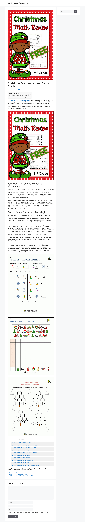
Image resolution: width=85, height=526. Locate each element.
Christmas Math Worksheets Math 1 (21, 462)
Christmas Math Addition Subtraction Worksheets (24, 445)
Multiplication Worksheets (18, 3)
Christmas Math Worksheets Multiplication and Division (25, 465)
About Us (37, 3)
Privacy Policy (73, 3)
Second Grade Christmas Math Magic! (18, 97)
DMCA (66, 3)
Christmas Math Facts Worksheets (20, 450)
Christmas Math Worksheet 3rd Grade (21, 455)
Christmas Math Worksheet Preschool (21, 457)
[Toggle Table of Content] (29, 94)
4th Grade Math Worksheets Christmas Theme (23, 442)
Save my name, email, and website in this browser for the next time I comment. (29, 512)
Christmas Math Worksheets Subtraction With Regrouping (21, 475)
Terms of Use (51, 3)
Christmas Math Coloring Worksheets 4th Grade (24, 447)
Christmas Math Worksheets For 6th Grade (22, 460)
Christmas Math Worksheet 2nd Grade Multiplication (25, 452)
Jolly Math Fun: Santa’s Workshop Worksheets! (19, 95)
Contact (43, 3)
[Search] (75, 11)
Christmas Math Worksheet (15, 472)
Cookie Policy (59, 3)
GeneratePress (52, 524)
